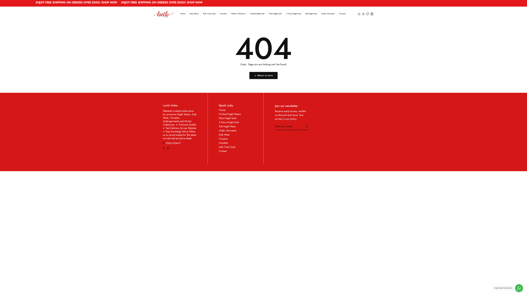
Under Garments (328, 13)
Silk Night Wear (227, 126)
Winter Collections (238, 13)
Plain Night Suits (275, 13)
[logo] (164, 14)
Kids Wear (224, 134)
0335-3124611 (173, 143)
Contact (223, 151)
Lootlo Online (170, 105)
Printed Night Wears (230, 114)
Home (182, 13)
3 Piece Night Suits (293, 13)
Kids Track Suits (209, 13)
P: (164, 143)
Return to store (265, 75)
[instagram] (168, 148)
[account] (363, 13)
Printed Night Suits (257, 13)
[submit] (306, 126)
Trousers (342, 13)
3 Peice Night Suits (229, 122)
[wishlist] (367, 13)
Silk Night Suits (311, 13)
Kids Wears (194, 13)
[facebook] (163, 148)
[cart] (371, 13)
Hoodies (223, 13)
